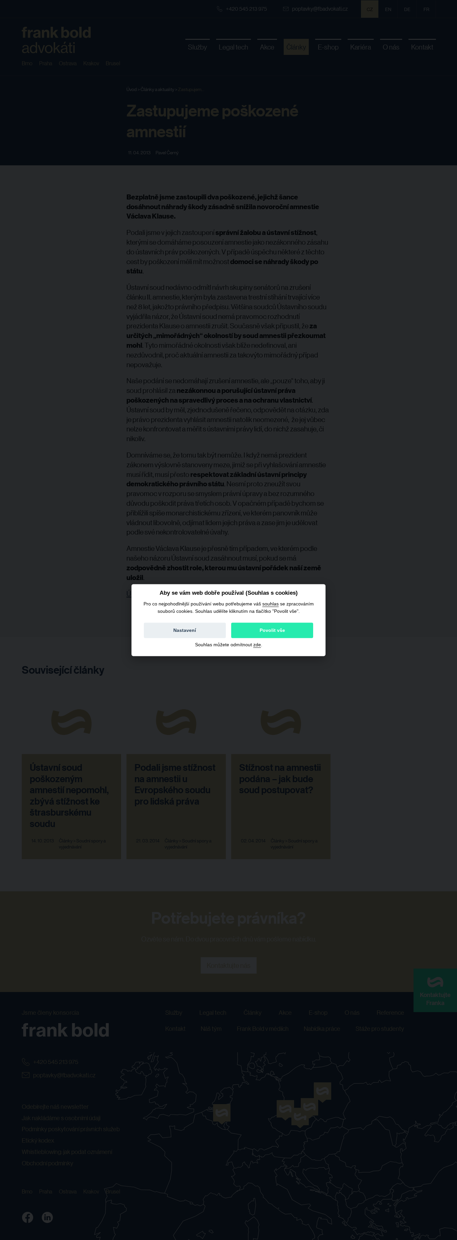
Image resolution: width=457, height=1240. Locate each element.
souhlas (270, 603)
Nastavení (184, 630)
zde (257, 644)
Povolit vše (272, 630)
